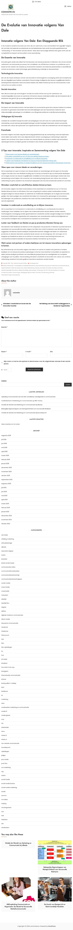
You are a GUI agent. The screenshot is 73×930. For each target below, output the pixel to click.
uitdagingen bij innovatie (28, 272)
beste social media (7, 563)
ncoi (2, 719)
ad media (4, 535)
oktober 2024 (5, 524)
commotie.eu (8, 11)
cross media (5, 587)
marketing (4, 699)
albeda (3, 547)
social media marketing (9, 787)
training (3, 803)
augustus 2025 (6, 483)
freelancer (4, 631)
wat (2, 815)
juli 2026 (3, 439)
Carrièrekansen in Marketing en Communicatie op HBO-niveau (21, 401)
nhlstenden (5, 727)
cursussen (4, 595)
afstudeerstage (6, 543)
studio (3, 791)
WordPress (52, 926)
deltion (3, 611)
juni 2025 (4, 491)
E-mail (28, 352)
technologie (16, 272)
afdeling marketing (7, 539)
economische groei (63, 265)
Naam (4, 352)
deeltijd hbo (5, 603)
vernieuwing (45, 272)
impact (37, 268)
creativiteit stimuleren (28, 265)
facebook (4, 627)
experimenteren (6, 268)
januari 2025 (5, 512)
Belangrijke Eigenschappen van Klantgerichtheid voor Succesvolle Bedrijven (26, 409)
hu (2, 651)
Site (51, 352)
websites (4, 819)
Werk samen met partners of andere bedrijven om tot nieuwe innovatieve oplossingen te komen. (38, 163)
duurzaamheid (40, 265)
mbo (2, 703)
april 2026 (4, 451)
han (2, 639)
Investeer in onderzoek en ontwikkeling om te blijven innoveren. (27, 158)
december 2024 (6, 516)
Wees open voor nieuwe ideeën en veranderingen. (22, 154)
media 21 (4, 711)
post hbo (4, 763)
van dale (38, 272)
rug (2, 771)
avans (3, 555)
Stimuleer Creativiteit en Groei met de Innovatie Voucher (17, 305)
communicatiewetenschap (10, 575)
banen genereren (8, 265)
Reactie (4, 327)
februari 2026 (5, 459)
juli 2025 (3, 487)
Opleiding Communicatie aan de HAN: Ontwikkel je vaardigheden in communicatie (28, 397)
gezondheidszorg (29, 268)
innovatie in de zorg (7, 667)
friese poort (5, 635)
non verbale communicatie (10, 743)
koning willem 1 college (8, 683)
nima (3, 731)
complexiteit (18, 265)
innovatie (42, 268)
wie (2, 823)
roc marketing (6, 767)
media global (5, 715)
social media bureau (8, 783)
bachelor (4, 559)
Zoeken (3, 381)
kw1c (2, 687)
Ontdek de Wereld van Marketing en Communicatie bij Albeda (21, 405)
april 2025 (4, 499)
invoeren (59, 268)
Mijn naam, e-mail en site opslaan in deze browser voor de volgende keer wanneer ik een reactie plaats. (37, 362)
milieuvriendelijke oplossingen (27, 270)
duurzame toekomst (51, 265)
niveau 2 (4, 735)
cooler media (5, 583)
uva (2, 811)
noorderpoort (5, 747)
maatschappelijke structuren (9, 270)
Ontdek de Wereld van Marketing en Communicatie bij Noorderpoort (24, 413)
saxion (3, 775)
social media (5, 779)
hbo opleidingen (6, 647)
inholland (4, 663)
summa (3, 795)
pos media (4, 759)
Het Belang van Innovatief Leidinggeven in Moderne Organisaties (54, 305)
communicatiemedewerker (10, 571)
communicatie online (8, 567)
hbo (2, 643)
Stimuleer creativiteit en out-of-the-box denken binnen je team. (27, 156)
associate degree (7, 551)
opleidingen (5, 751)
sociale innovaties (6, 272)
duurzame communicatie (9, 623)
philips (3, 755)
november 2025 (6, 471)
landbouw (4, 691)
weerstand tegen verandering (10, 275)
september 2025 (6, 479)
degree (3, 607)
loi (2, 695)
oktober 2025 (5, 475)
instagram (4, 671)
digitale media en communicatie (12, 615)
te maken (4, 799)
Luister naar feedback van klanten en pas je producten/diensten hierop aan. (31, 161)
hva (2, 655)
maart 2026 (5, 455)
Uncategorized (34, 263)
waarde (51, 272)
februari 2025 (5, 508)
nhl (2, 723)
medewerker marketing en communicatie (15, 707)
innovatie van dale (51, 268)
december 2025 (6, 467)
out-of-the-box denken (50, 270)
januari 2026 (5, 463)
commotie (16, 292)
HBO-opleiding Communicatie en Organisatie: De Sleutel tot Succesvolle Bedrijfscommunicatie (18, 906)
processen (61, 270)
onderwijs (40, 270)
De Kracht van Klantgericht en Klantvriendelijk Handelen (54, 905)
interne (3, 679)
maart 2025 (5, 504)
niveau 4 (4, 739)
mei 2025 (4, 495)
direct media (5, 619)
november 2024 (6, 520)
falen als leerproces (17, 268)
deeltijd (3, 599)
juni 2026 (4, 443)
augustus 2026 (6, 435)
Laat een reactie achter (20, 263)
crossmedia (5, 591)
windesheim (5, 827)
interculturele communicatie (10, 675)
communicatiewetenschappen (11, 579)
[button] (67, 6)
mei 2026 (4, 447)
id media (4, 659)
